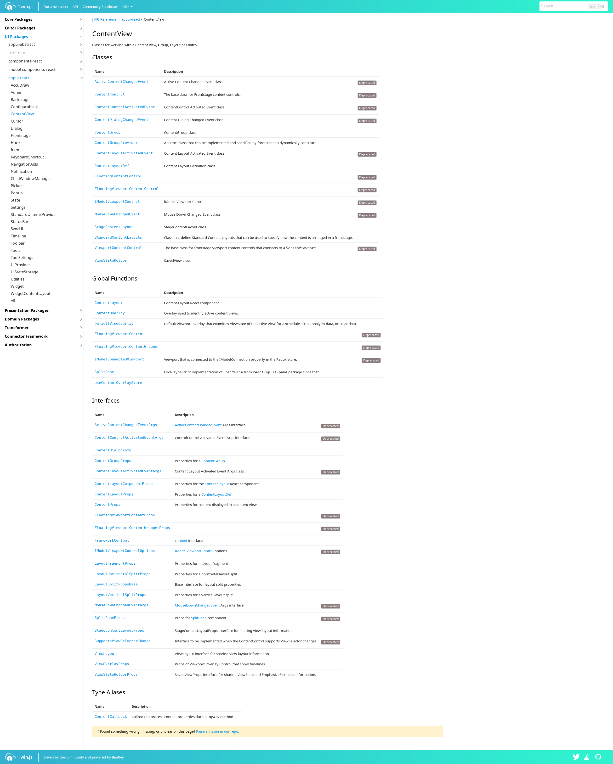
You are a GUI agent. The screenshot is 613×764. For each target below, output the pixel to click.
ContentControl (110, 94)
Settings (18, 207)
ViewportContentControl (118, 248)
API (75, 6)
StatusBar (19, 221)
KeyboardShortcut (27, 157)
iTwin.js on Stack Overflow (587, 757)
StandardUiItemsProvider (34, 214)
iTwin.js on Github (598, 757)
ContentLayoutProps (114, 494)
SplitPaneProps (110, 618)
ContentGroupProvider (116, 142)
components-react (25, 61)
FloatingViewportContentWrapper (127, 346)
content (181, 540)
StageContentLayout (114, 227)
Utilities (17, 279)
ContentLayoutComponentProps (124, 484)
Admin (17, 92)
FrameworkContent (112, 540)
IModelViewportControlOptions (125, 551)
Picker (16, 185)
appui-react (18, 77)
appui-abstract (21, 44)
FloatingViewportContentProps (125, 515)
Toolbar (18, 243)
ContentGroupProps (113, 461)
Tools (15, 250)
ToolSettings (22, 257)
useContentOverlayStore (118, 383)
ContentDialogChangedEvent (121, 120)
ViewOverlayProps (112, 664)
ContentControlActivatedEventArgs (129, 437)
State (15, 200)
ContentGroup (107, 132)
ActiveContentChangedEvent (121, 81)
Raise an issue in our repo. (217, 731)
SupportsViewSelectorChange (123, 641)
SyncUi (17, 228)
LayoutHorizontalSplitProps (123, 574)
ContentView (22, 114)
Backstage (20, 99)
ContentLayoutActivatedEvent (124, 153)
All (13, 300)
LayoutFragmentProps (115, 563)
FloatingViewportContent (119, 334)
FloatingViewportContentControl (127, 189)
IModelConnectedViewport (119, 359)
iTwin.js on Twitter (576, 757)
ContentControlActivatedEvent (125, 107)
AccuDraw (20, 85)
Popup (17, 193)
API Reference (106, 19)
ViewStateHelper (111, 260)
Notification (21, 171)
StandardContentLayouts (118, 237)
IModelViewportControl (117, 201)
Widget (17, 286)
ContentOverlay (110, 313)
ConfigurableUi (24, 106)
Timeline (18, 236)
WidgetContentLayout (31, 293)
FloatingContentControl (118, 176)
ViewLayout (105, 654)
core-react (17, 52)
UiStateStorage (24, 272)
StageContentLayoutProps (119, 630)
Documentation (55, 6)
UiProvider (20, 264)
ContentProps (107, 504)
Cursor (17, 121)
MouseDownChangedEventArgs (121, 605)
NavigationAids (24, 164)
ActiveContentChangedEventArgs (126, 425)
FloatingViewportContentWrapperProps (132, 528)
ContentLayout (109, 303)
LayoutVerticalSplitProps (120, 595)
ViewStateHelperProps (116, 674)
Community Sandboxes (101, 6)
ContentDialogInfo (113, 450)
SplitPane (104, 372)
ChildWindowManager (31, 178)
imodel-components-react (32, 69)
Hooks (17, 142)
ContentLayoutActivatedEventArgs (128, 471)
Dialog (17, 128)
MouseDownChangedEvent (117, 214)
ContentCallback (111, 716)
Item (15, 149)
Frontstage (21, 135)
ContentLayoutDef (112, 166)
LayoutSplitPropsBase (116, 584)
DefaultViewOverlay (114, 323)
